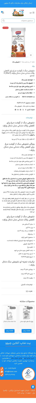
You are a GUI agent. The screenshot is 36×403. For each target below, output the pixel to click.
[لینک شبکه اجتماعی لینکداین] (18, 109)
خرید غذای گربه (29, 358)
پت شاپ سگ (26, 62)
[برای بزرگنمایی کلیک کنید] (30, 55)
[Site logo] (18, 12)
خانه (33, 62)
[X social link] (23, 109)
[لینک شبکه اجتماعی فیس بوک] (25, 109)
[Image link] (28, 374)
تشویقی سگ (16, 62)
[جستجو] (4, 21)
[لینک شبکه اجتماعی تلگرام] (15, 109)
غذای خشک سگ (16, 358)
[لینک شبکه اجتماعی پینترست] (20, 109)
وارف (33, 66)
